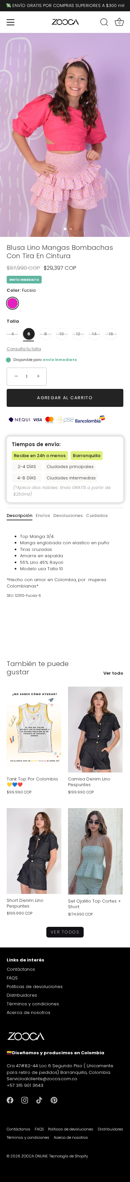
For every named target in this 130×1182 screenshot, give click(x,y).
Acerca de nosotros (28, 1012)
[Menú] (10, 22)
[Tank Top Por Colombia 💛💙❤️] (34, 729)
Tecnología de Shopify (68, 1156)
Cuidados (97, 515)
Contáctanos (21, 969)
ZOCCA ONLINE (34, 1156)
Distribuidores (22, 995)
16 (111, 334)
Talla (13, 321)
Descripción (19, 515)
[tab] (21, 515)
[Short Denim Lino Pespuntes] (34, 851)
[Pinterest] (54, 1100)
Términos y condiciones (33, 1004)
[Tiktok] (39, 1100)
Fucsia (12, 303)
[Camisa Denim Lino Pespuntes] (95, 729)
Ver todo (113, 673)
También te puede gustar (38, 668)
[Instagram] (24, 1100)
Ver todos (65, 932)
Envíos (43, 515)
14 (94, 334)
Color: (21, 290)
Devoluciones (68, 515)
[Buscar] (104, 23)
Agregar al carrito (65, 398)
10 (61, 334)
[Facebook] (10, 1100)
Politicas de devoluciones (35, 986)
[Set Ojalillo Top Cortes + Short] (95, 851)
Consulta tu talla (24, 348)
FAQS (12, 978)
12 (78, 334)
